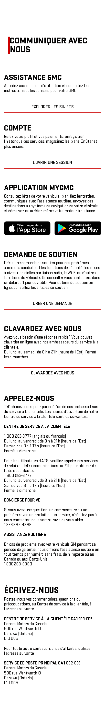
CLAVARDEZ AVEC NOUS (52, 373)
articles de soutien (52, 287)
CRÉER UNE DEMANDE (52, 303)
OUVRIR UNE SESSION (52, 162)
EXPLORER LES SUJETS (53, 107)
